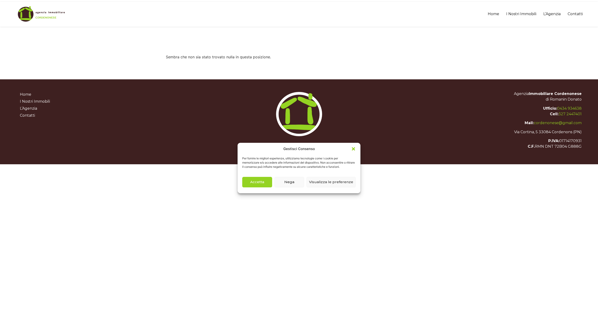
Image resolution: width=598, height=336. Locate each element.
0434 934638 (569, 108)
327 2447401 (570, 114)
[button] (353, 149)
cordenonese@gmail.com (558, 123)
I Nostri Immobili (521, 14)
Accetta (257, 182)
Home (493, 14)
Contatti (575, 14)
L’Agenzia (552, 14)
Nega (289, 182)
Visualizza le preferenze (331, 182)
